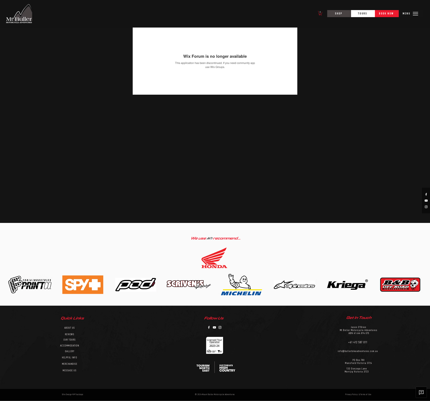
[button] (320, 13)
